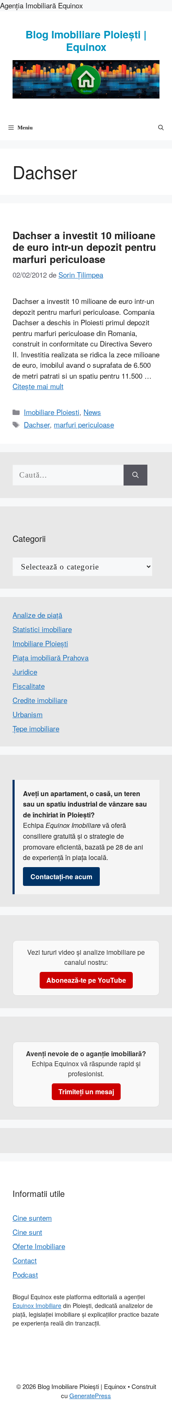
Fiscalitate (29, 685)
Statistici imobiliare (42, 629)
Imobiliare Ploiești (40, 643)
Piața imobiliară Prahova (51, 657)
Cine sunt (27, 1232)
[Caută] (135, 475)
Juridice (25, 671)
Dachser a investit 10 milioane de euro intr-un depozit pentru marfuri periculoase (84, 247)
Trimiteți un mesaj (86, 1091)
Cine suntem (32, 1217)
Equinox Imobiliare (37, 1305)
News (92, 412)
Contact (25, 1260)
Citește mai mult (38, 386)
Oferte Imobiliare (39, 1246)
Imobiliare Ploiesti (51, 412)
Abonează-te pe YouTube (86, 980)
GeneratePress (90, 1395)
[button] (161, 127)
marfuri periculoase (84, 424)
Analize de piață (37, 615)
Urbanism (28, 714)
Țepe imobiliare (36, 728)
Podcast (25, 1274)
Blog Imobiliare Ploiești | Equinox (86, 40)
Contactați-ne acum (61, 876)
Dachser (37, 424)
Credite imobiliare (40, 700)
